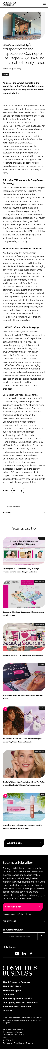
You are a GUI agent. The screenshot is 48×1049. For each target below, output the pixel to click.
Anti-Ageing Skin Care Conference (20, 1002)
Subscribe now (14, 843)
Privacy (29, 1043)
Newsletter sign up (12, 990)
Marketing (5, 74)
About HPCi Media (12, 986)
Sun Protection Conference (17, 1006)
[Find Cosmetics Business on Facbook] (31, 954)
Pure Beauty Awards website (17, 998)
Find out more (9, 921)
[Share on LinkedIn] (14, 490)
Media (42, 794)
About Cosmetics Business (16, 982)
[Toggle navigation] (44, 4)
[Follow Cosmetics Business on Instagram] (17, 954)
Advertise (8, 1010)
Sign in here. (26, 914)
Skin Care (41, 708)
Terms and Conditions (13, 1043)
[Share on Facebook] (21, 490)
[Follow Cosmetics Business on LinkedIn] (24, 954)
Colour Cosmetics (39, 581)
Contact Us (8, 994)
